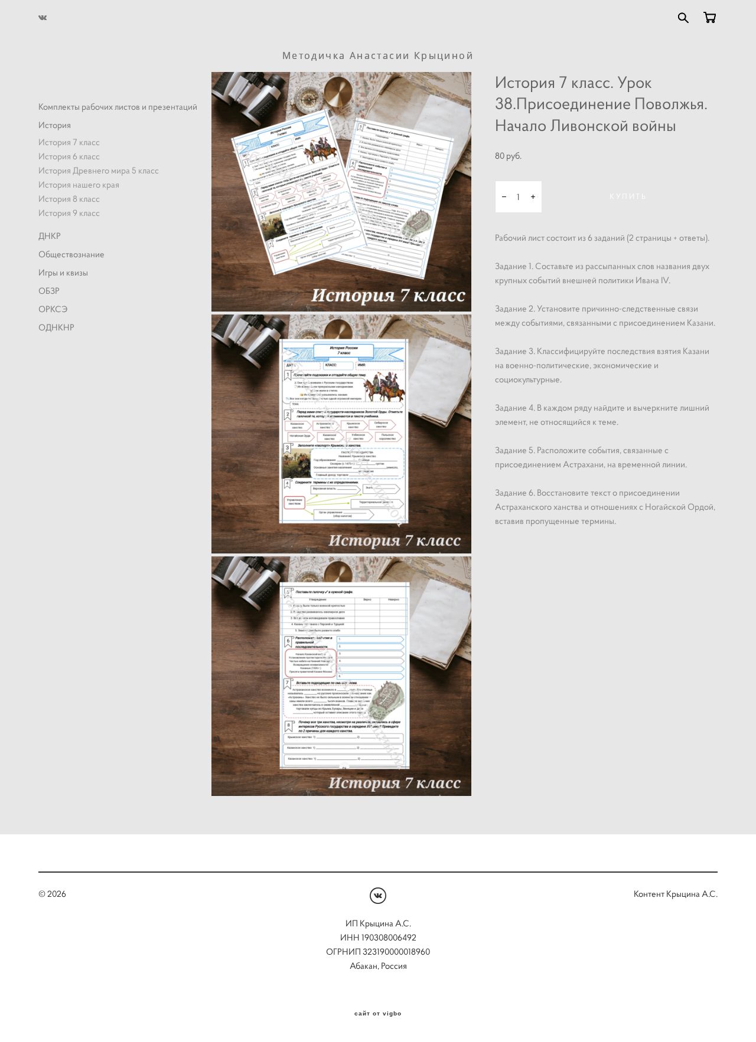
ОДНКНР (56, 327)
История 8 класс (69, 198)
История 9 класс (69, 212)
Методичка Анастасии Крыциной (378, 55)
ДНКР (49, 235)
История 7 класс (69, 142)
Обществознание (71, 254)
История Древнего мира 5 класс (98, 170)
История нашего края (78, 184)
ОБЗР (49, 290)
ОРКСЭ (53, 308)
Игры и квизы (63, 272)
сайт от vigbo (378, 1014)
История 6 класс (69, 156)
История (54, 124)
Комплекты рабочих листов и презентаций (117, 106)
